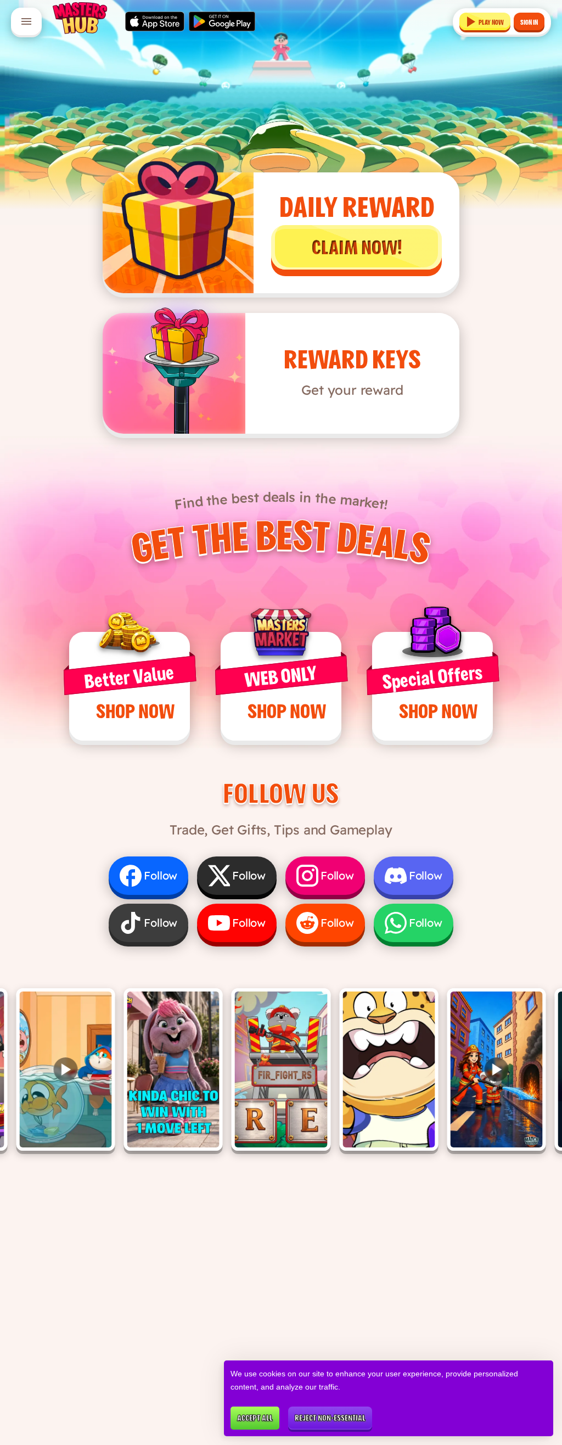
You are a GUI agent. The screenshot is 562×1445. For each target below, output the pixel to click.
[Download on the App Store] (154, 21)
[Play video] (65, 1069)
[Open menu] (26, 21)
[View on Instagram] (173, 1069)
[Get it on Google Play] (222, 21)
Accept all (255, 1418)
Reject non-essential (330, 1418)
